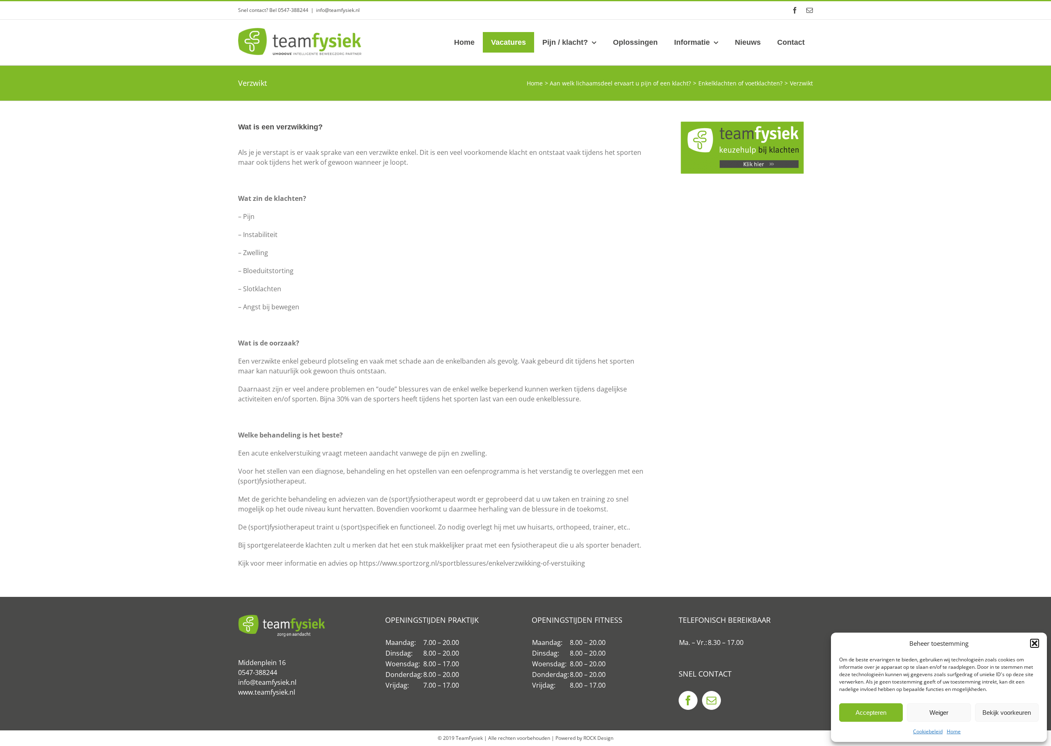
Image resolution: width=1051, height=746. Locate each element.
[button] (1034, 643)
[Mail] (711, 700)
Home (954, 731)
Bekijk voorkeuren (1006, 712)
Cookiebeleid (928, 731)
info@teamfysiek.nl (338, 10)
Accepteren (871, 712)
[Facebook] (688, 700)
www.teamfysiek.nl (266, 692)
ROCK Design (598, 737)
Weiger (938, 712)
